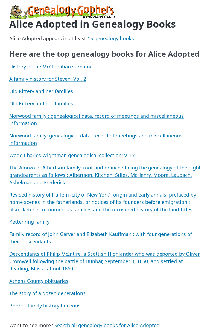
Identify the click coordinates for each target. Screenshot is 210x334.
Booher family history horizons (45, 305)
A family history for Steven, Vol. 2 (47, 79)
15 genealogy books (111, 38)
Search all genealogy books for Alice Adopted (107, 325)
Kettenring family (29, 221)
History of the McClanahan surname (51, 66)
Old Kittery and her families (41, 91)
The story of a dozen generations (47, 293)
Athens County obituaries (38, 281)
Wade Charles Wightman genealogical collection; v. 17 (72, 155)
